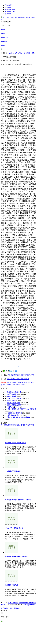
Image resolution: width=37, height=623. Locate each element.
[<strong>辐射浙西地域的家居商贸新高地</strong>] (11, 552)
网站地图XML (15, 608)
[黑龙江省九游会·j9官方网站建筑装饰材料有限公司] (18, 19)
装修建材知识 (10, 9)
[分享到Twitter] (11, 371)
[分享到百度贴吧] (13, 371)
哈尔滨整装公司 (9, 385)
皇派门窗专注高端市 (14, 398)
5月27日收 (10, 407)
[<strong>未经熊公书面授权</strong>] (11, 581)
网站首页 (8, 5)
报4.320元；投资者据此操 (14, 528)
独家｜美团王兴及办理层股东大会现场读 (21, 409)
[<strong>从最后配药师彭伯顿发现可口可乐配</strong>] (11, 495)
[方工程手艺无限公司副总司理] (11, 439)
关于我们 (8, 7)
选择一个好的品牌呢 (14, 405)
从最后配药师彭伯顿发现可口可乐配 (20, 375)
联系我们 (8, 14)
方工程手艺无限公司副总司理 (18, 379)
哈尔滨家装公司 (21, 385)
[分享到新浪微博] (2, 371)
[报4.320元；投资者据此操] (11, 524)
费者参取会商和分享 (14, 392)
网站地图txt (5, 608)
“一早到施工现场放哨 (13, 471)
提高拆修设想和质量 (14, 413)
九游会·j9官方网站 (15, 53)
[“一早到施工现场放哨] (11, 467)
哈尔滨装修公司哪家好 (15, 382)
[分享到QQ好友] (9, 371)
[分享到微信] (4, 371)
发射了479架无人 (13, 415)
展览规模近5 (11, 400)
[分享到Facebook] (6, 371)
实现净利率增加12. (13, 403)
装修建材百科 (10, 11)
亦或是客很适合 (12, 394)
